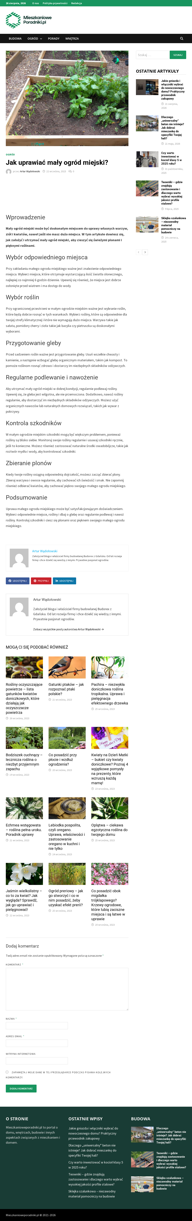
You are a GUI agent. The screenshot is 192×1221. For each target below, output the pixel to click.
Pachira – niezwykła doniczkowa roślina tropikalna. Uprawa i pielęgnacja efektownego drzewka (109, 693)
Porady (53, 38)
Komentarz (14, 964)
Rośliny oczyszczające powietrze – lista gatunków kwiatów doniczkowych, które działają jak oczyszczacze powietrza (24, 698)
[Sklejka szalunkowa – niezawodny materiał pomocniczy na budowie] (147, 219)
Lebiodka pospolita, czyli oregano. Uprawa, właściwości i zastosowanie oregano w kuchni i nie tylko (67, 837)
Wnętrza (72, 38)
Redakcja (76, 3)
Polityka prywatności (55, 3)
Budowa (15, 38)
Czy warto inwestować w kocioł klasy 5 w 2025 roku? (171, 158)
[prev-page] (139, 252)
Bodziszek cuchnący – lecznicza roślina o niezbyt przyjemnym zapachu (24, 762)
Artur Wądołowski (30, 171)
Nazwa (11, 1018)
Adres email (15, 1036)
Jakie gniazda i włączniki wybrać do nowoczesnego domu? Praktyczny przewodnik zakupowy (173, 89)
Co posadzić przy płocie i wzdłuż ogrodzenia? (63, 759)
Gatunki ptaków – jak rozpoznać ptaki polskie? (66, 689)
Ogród (33, 38)
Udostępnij (20, 580)
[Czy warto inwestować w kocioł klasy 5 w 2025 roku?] (147, 154)
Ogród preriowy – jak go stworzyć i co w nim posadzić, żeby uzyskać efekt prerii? (66, 898)
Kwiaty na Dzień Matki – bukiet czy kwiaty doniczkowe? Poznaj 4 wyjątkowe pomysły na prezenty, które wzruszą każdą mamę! (109, 769)
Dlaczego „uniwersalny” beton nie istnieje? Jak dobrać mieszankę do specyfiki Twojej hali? (172, 127)
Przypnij (43, 580)
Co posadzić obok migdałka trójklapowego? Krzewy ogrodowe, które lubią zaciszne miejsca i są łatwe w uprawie (108, 905)
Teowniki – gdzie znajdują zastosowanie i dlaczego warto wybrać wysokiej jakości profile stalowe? (171, 192)
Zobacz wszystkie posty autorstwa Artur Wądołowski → (68, 629)
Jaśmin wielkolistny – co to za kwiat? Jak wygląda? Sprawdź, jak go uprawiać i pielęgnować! (24, 900)
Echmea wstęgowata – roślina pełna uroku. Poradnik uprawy (24, 830)
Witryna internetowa (21, 1053)
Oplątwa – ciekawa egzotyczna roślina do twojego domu (109, 830)
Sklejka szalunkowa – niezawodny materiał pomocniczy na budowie (170, 1183)
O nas (35, 3)
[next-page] (145, 252)
